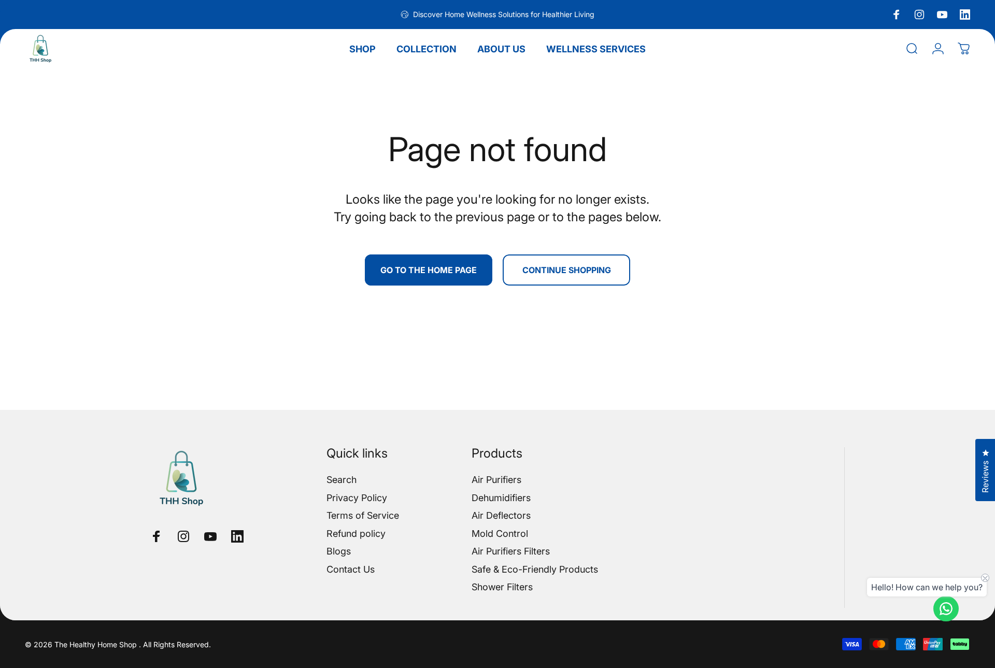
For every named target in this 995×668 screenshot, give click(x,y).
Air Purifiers (496, 479)
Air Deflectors (501, 515)
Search (341, 479)
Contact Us (350, 569)
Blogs (338, 551)
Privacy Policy (356, 497)
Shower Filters (502, 586)
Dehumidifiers (501, 497)
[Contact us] (946, 608)
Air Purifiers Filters (511, 551)
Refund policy (356, 533)
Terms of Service (362, 515)
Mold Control (500, 533)
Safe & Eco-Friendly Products (535, 569)
